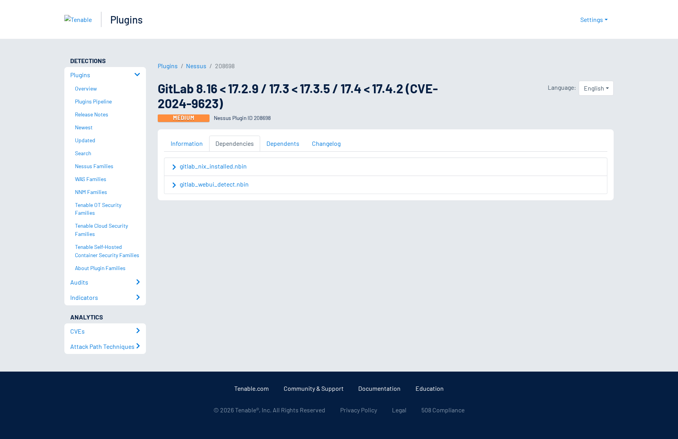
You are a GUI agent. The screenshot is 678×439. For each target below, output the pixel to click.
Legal (399, 410)
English (594, 88)
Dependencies (234, 143)
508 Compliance (443, 410)
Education (430, 388)
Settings (591, 19)
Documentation (379, 388)
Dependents (282, 143)
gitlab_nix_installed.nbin (213, 166)
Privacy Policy (358, 410)
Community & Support (314, 388)
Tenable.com (251, 388)
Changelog (326, 143)
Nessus (196, 65)
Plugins (126, 19)
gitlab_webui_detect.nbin (214, 184)
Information (187, 143)
